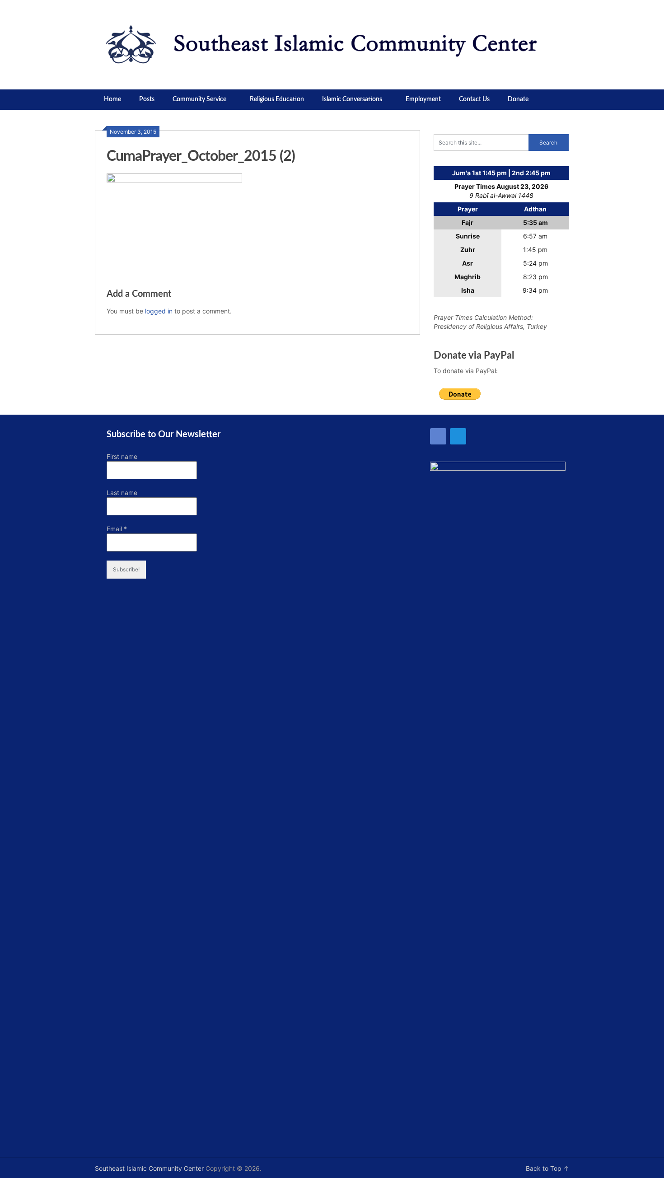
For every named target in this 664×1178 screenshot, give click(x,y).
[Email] (458, 436)
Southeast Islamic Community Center (149, 1168)
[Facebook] (438, 436)
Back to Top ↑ (547, 1168)
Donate (518, 99)
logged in (159, 311)
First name (122, 456)
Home (112, 99)
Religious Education (277, 99)
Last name (122, 492)
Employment (423, 99)
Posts (146, 99)
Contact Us (474, 99)
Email (117, 529)
